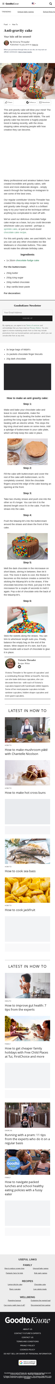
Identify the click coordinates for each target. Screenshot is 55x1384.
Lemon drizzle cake (15, 1284)
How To (15, 24)
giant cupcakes (17, 696)
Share (10, 102)
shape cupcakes (36, 692)
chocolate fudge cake (27, 260)
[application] (27, 377)
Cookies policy (27, 1350)
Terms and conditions (27, 1341)
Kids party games (40, 1273)
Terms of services (33, 325)
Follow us (32, 102)
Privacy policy (27, 1346)
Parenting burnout (14, 1300)
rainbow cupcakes (13, 692)
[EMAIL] (20, 666)
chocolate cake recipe (15, 232)
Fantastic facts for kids (14, 1273)
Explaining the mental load (40, 1300)
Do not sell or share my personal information (27, 1354)
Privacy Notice (35, 328)
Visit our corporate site (36, 1374)
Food (6, 24)
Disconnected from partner (40, 1305)
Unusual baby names (40, 1268)
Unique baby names (26, 12)
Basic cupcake (14, 1289)
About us (27, 1329)
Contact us (27, 1337)
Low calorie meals (40, 1289)
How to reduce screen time (14, 1268)
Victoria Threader (21, 41)
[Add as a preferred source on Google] (27, 1362)
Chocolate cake (40, 1284)
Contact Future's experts (27, 1333)
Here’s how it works (25, 52)
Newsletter (46, 102)
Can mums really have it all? (14, 1305)
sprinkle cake (10, 229)
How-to (35, 44)
